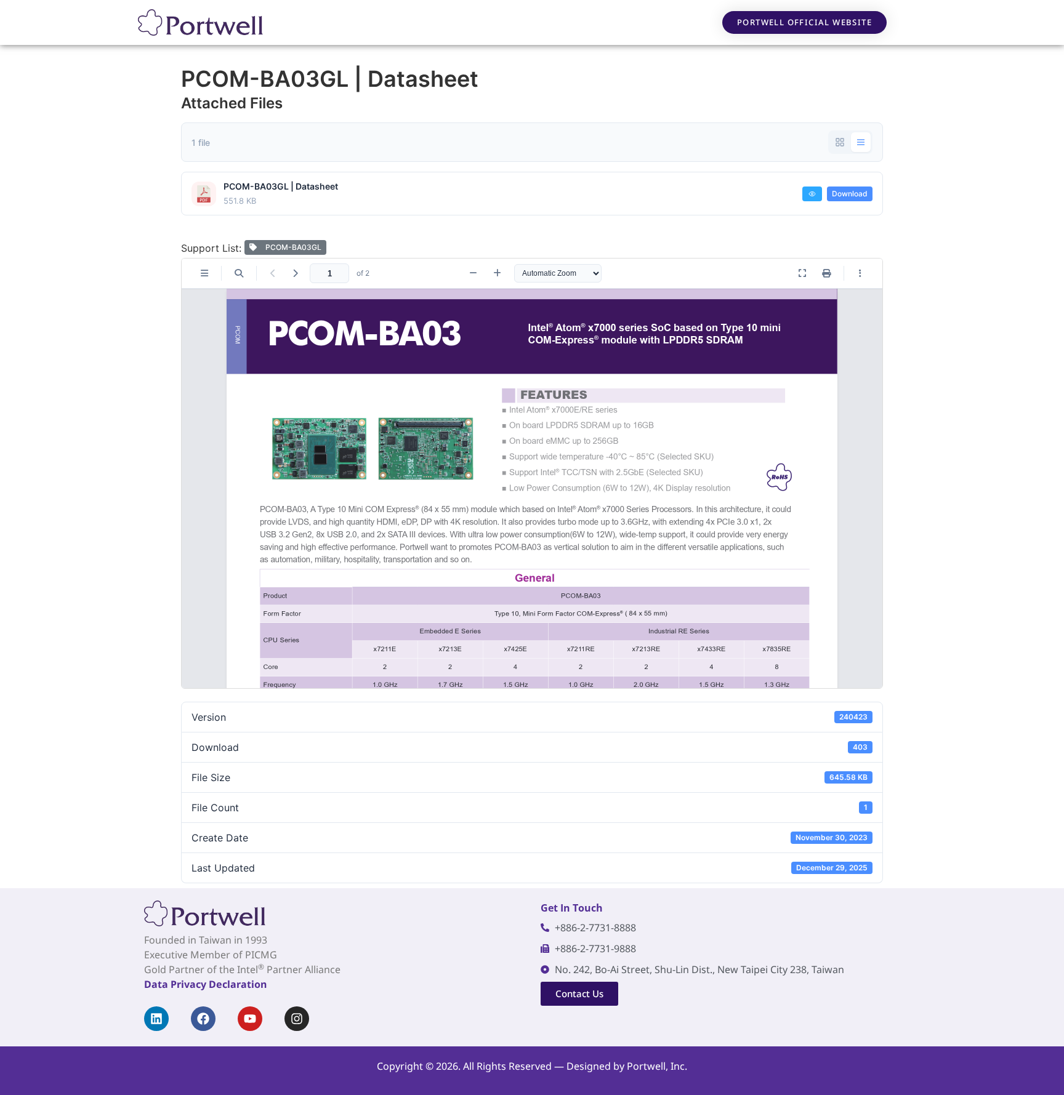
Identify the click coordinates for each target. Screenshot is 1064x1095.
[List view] (861, 142)
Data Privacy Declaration (205, 984)
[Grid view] (840, 142)
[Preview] (812, 194)
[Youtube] (250, 1018)
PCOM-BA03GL (291, 247)
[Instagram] (296, 1018)
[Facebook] (203, 1018)
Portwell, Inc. (657, 1066)
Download (850, 193)
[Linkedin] (156, 1018)
